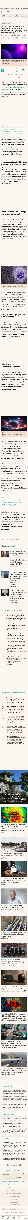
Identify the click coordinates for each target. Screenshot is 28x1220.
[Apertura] (6, 1175)
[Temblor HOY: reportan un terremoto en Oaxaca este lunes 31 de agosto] (14, 844)
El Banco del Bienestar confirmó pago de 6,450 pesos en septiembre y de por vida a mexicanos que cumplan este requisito (16, 709)
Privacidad (14, 1199)
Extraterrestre (10, 539)
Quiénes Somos (8, 1184)
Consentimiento (14, 1202)
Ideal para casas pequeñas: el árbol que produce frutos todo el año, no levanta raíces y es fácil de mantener (15, 700)
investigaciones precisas (10, 149)
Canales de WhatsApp (13, 1181)
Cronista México (5, 20)
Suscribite (23, 1181)
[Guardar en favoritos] (2, 70)
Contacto (4, 1181)
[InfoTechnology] (18, 1178)
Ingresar (25, 1218)
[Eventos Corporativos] (15, 1174)
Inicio (14, 1218)
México (18, 539)
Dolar (8, 1218)
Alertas (19, 1218)
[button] (24, 1035)
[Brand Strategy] (23, 1174)
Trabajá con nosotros (14, 1187)
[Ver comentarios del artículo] (19, 77)
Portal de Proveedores (18, 1184)
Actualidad (14, 8)
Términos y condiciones (14, 1196)
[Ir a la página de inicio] (2, 12)
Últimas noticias (4, 8)
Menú (3, 1218)
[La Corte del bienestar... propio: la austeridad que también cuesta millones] (14, 950)
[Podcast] (9, 1178)
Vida (20, 20)
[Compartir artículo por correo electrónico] (15, 77)
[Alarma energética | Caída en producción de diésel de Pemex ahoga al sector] (14, 923)
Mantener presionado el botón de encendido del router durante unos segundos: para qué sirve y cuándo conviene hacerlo (15, 618)
